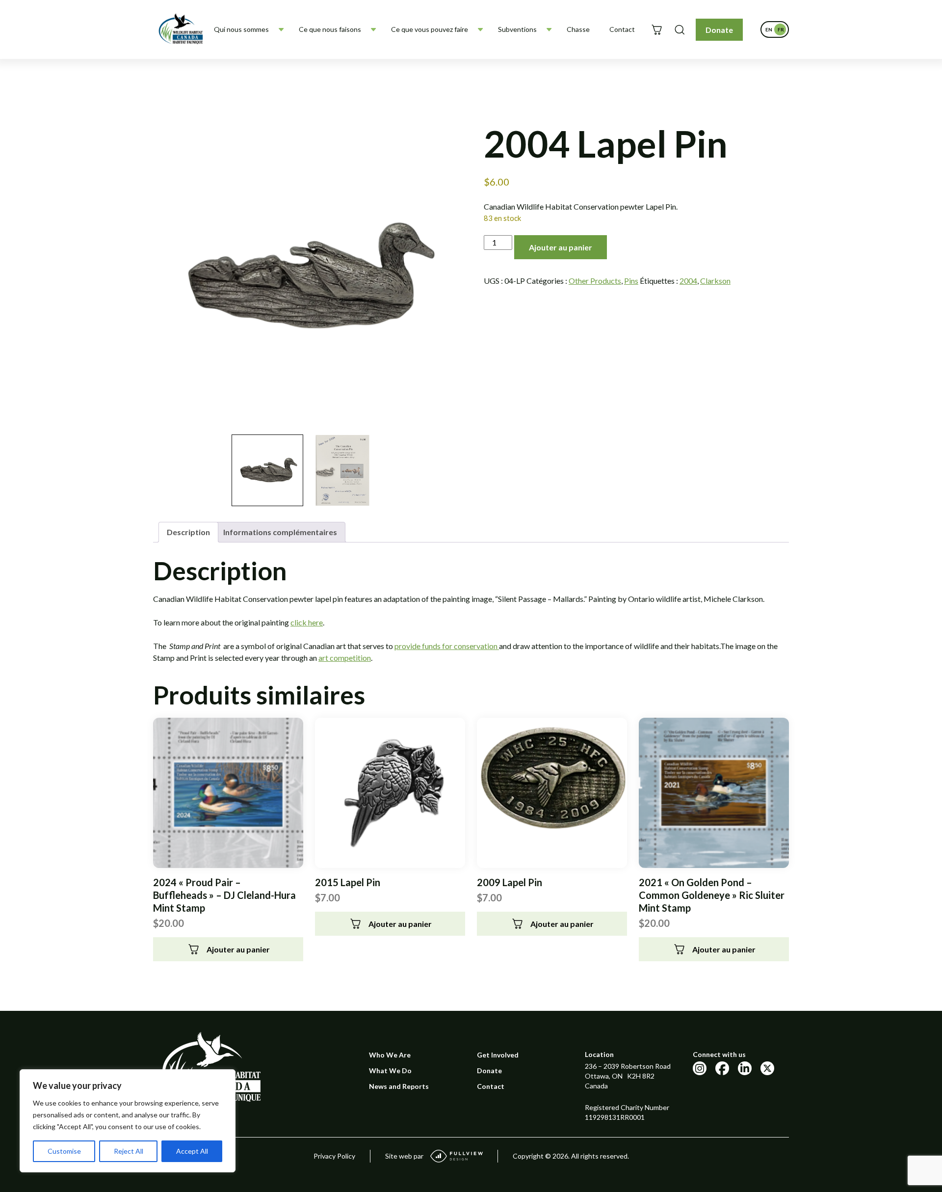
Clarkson (715, 280)
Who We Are (390, 1055)
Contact (622, 29)
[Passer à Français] (780, 29)
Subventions (517, 29)
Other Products (595, 280)
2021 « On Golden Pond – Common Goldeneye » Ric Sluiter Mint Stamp (712, 895)
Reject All (128, 1151)
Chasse (578, 29)
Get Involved (498, 1055)
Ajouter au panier (560, 247)
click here (306, 622)
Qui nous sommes (241, 29)
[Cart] (657, 30)
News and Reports (399, 1086)
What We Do (390, 1070)
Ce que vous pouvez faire (429, 29)
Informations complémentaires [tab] (280, 532)
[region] (128, 1120)
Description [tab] (188, 532)
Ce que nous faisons (330, 29)
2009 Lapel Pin (509, 882)
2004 (688, 280)
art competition (344, 657)
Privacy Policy (334, 1156)
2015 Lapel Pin (347, 882)
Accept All (192, 1151)
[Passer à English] (769, 29)
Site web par (404, 1156)
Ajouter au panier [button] (238, 949)
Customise (64, 1151)
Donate (719, 29)
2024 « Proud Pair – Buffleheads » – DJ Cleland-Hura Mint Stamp (224, 895)
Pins (631, 280)
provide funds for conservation (446, 645)
